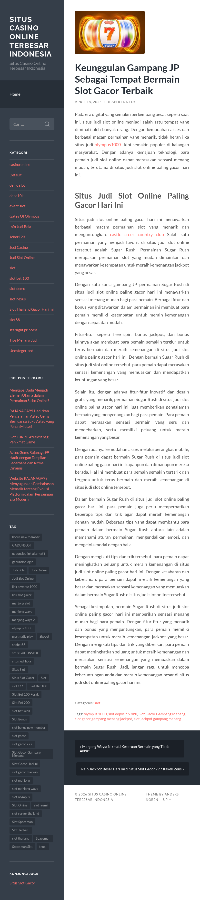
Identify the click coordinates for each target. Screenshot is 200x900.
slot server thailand (25, 813)
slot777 (17, 686)
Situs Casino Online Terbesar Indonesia (31, 36)
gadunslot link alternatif (28, 553)
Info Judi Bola (20, 226)
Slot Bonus (19, 719)
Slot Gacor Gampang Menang (26, 753)
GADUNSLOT (21, 545)
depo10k (17, 195)
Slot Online (19, 805)
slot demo (17, 288)
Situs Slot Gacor (23, 678)
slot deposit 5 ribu (122, 714)
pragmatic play (22, 636)
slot (13, 268)
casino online (20, 164)
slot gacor (19, 736)
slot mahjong (21, 780)
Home (15, 94)
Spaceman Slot (22, 847)
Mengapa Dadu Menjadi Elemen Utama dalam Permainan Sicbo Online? (29, 395)
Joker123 (17, 237)
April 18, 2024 (88, 102)
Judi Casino (19, 247)
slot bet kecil (21, 711)
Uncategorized (21, 350)
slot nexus (18, 299)
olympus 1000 (22, 628)
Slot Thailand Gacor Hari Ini (32, 309)
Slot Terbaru (20, 830)
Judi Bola (18, 570)
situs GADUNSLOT (25, 653)
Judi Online (39, 570)
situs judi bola (21, 661)
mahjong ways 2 (23, 620)
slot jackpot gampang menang (157, 719)
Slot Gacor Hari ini (25, 764)
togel (42, 847)
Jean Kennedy (122, 102)
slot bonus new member (28, 727)
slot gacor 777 (22, 744)
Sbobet (44, 636)
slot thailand (20, 838)
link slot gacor (21, 595)
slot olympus (21, 797)
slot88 (15, 319)
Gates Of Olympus (24, 216)
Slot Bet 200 (21, 703)
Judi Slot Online (22, 257)
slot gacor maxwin (25, 772)
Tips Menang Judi (24, 340)
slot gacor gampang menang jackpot (103, 719)
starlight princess (24, 330)
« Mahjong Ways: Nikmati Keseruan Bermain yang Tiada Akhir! (125, 748)
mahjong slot (21, 603)
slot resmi (41, 805)
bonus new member (26, 537)
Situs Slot (18, 669)
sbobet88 (19, 645)
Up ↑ (167, 800)
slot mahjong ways (25, 789)
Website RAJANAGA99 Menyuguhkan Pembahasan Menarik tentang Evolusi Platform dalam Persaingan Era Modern (32, 488)
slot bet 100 (19, 278)
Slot (43, 678)
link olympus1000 (24, 587)
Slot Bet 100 (38, 686)
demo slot (17, 185)
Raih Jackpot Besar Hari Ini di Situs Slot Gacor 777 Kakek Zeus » (132, 769)
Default (16, 175)
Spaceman (43, 838)
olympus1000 (108, 144)
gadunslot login (22, 562)
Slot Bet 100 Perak (25, 694)
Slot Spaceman (22, 822)
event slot (18, 206)
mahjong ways (22, 611)
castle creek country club (137, 234)
